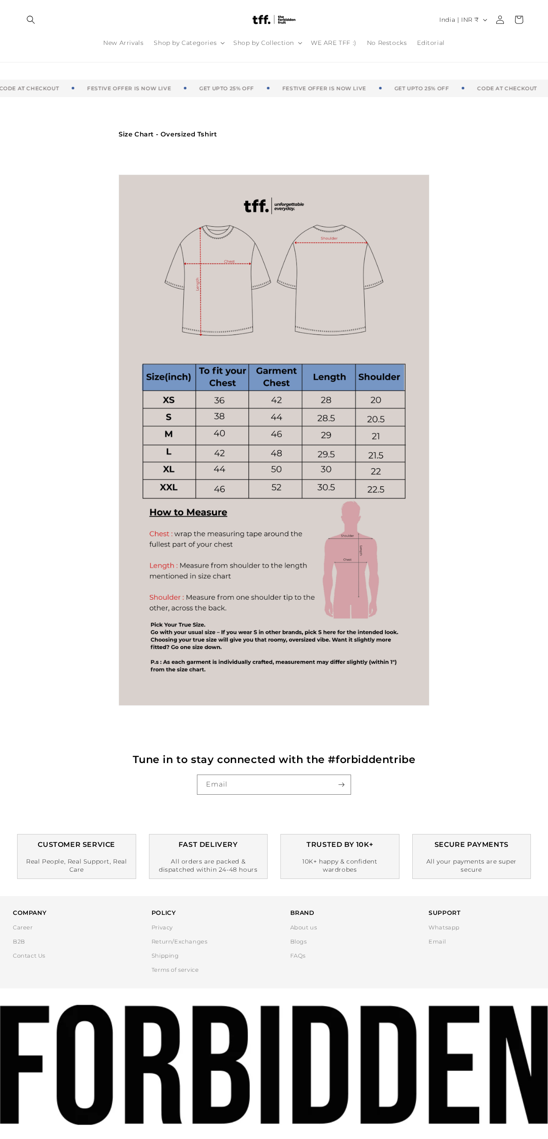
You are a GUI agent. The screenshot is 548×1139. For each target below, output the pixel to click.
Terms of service (175, 969)
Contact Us (29, 955)
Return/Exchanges (180, 941)
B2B (19, 941)
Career (23, 927)
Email (437, 941)
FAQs (298, 955)
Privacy (162, 927)
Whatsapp (444, 927)
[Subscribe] (341, 785)
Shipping (165, 955)
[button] (30, 19)
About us (303, 927)
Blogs (298, 941)
